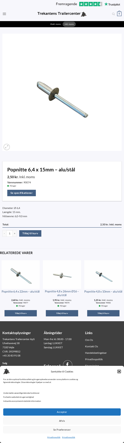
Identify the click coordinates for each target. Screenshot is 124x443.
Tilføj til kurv (30, 233)
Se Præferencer (62, 429)
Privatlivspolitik (53, 437)
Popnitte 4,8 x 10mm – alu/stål (103, 291)
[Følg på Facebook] (67, 365)
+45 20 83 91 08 (11, 355)
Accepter (62, 411)
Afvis (62, 420)
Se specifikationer (21, 192)
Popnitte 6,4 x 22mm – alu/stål (21, 291)
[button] (119, 371)
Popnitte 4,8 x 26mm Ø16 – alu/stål (62, 293)
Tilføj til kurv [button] (20, 313)
